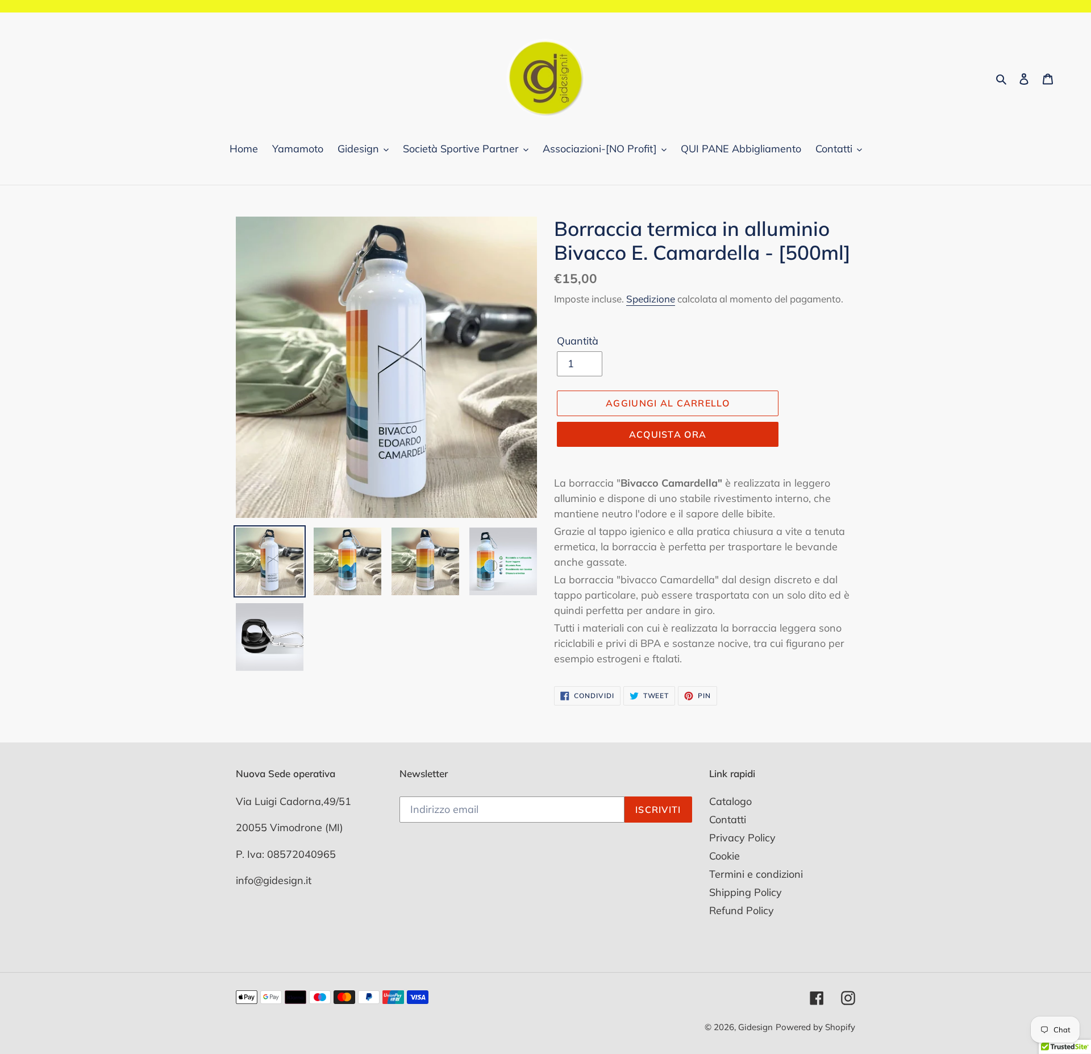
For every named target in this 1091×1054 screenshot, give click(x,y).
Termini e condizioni (756, 874)
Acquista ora (667, 434)
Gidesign (755, 1027)
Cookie (724, 855)
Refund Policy (741, 910)
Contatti (727, 819)
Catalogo (730, 801)
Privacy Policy (742, 837)
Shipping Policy (745, 892)
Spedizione (650, 299)
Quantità (577, 340)
